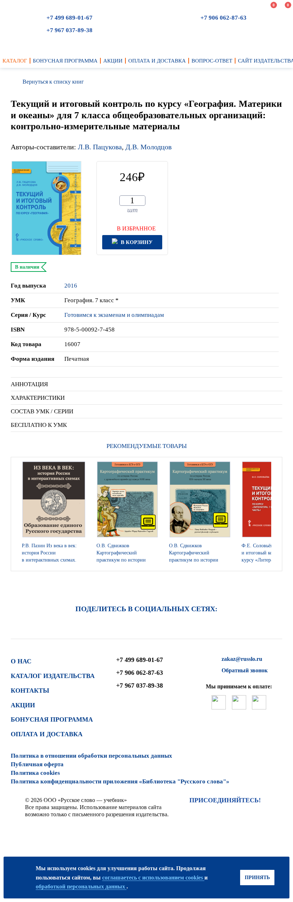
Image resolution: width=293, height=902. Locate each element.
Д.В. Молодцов (148, 147)
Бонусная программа (52, 719)
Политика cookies (35, 772)
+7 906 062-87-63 (223, 17)
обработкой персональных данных (81, 886)
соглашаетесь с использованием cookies (153, 877)
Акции (23, 705)
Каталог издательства (53, 675)
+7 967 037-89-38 (69, 30)
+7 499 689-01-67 (69, 17)
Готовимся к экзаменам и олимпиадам (114, 315)
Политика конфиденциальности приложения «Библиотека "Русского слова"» (120, 781)
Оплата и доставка (47, 734)
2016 (70, 285)
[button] (275, 514)
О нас (21, 661)
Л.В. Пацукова (100, 147)
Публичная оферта (37, 764)
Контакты (30, 690)
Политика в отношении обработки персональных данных (91, 755)
